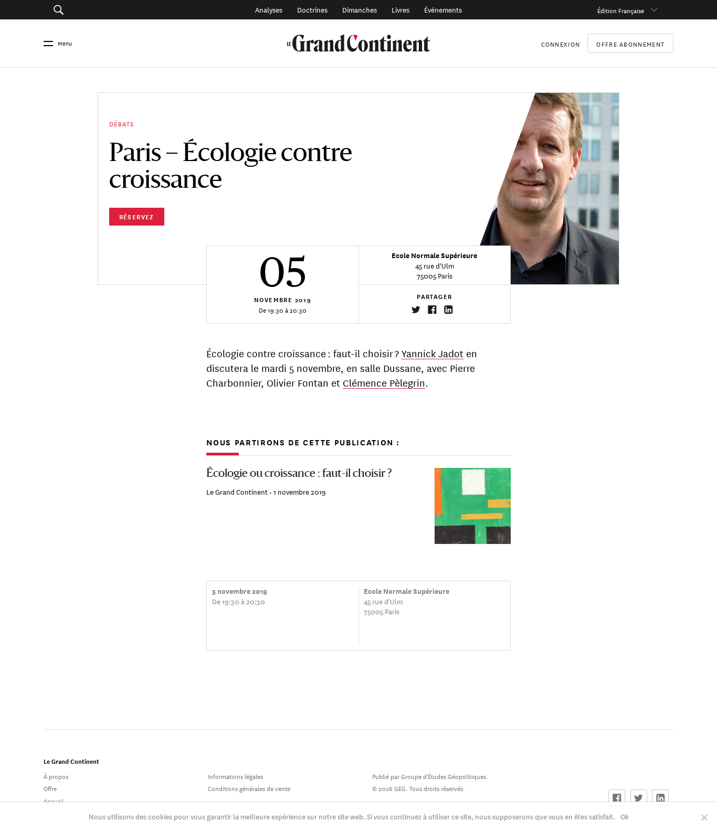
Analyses (268, 9)
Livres (400, 9)
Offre (50, 787)
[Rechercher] (106, 10)
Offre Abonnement (630, 43)
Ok (624, 815)
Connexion (561, 43)
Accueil (54, 800)
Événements (443, 9)
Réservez (136, 216)
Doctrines (312, 9)
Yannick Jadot (432, 353)
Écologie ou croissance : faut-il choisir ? (299, 473)
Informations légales (235, 775)
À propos (56, 775)
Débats (121, 123)
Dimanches (359, 9)
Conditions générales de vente (249, 787)
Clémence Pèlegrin (384, 382)
